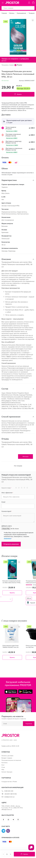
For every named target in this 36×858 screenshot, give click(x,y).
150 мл (29, 598)
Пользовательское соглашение (11, 760)
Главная (4, 13)
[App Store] (11, 691)
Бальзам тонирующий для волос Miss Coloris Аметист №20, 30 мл (11, 581)
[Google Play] (25, 691)
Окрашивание (21, 13)
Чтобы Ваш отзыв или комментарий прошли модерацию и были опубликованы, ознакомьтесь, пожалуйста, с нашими (18, 535)
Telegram (13, 820)
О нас (3, 767)
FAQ (3, 769)
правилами (7, 538)
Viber (18, 820)
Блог (3, 765)
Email (3, 502)
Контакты (5, 762)
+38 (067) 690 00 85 (10, 794)
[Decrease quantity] (3, 854)
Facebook (3, 820)
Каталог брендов (7, 772)
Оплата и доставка (7, 755)
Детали (4, 61)
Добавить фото (7, 526)
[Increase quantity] (10, 854)
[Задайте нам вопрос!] (31, 848)
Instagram (8, 820)
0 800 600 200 (8, 791)
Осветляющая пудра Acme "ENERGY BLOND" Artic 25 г (10, 646)
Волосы (11, 13)
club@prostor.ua (9, 797)
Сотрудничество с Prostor (9, 781)
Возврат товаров (7, 758)
